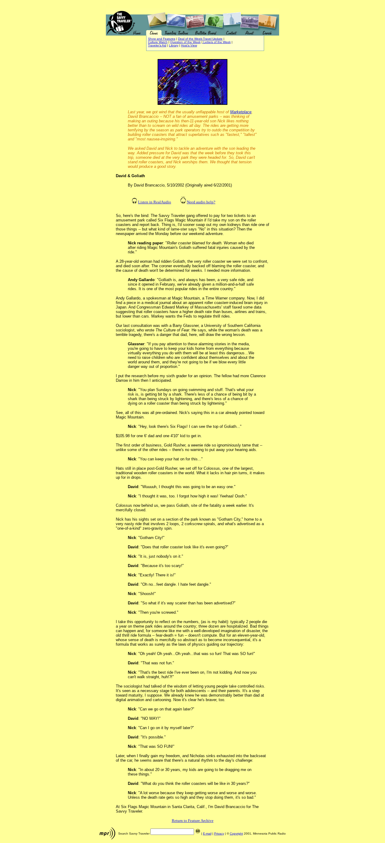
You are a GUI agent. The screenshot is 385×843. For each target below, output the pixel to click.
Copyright (236, 833)
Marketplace (240, 112)
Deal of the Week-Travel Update (200, 38)
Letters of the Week (216, 42)
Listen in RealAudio (154, 202)
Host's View (189, 45)
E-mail (207, 833)
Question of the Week (185, 42)
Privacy (219, 833)
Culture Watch (158, 42)
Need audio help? (201, 202)
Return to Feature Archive (193, 820)
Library (173, 45)
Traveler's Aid (157, 45)
